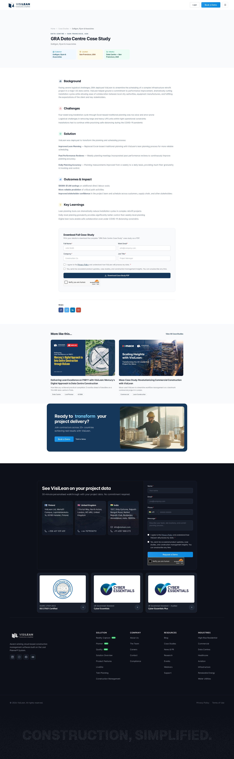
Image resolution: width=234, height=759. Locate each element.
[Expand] (83, 607)
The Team (134, 643)
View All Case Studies (174, 334)
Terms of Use (218, 702)
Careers (133, 649)
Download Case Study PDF (118, 275)
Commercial (203, 643)
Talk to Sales (81, 439)
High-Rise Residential (207, 638)
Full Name (67, 243)
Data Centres (204, 649)
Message (152, 518)
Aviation (201, 661)
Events (167, 661)
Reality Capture (105, 638)
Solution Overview (104, 655)
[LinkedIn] (12, 657)
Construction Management (108, 678)
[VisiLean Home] (19, 5)
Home (53, 29)
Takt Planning (102, 673)
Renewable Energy (206, 673)
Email (150, 497)
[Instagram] (19, 657)
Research (168, 655)
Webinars (168, 667)
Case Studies (63, 29)
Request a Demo (170, 554)
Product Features (104, 661)
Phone (151, 507)
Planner (101, 643)
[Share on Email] (78, 310)
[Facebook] (26, 657)
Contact (133, 655)
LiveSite (99, 667)
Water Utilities (204, 678)
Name (150, 486)
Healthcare (203, 655)
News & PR (169, 649)
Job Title (122, 254)
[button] (62, 593)
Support (167, 673)
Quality (101, 649)
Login (195, 5)
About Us (134, 638)
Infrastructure (204, 667)
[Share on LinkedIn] (72, 310)
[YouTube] (33, 657)
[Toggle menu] (225, 5)
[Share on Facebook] (60, 310)
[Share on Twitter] (66, 310)
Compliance (135, 661)
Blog (166, 638)
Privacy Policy (83, 265)
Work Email (123, 243)
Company (67, 254)
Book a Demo (211, 5)
